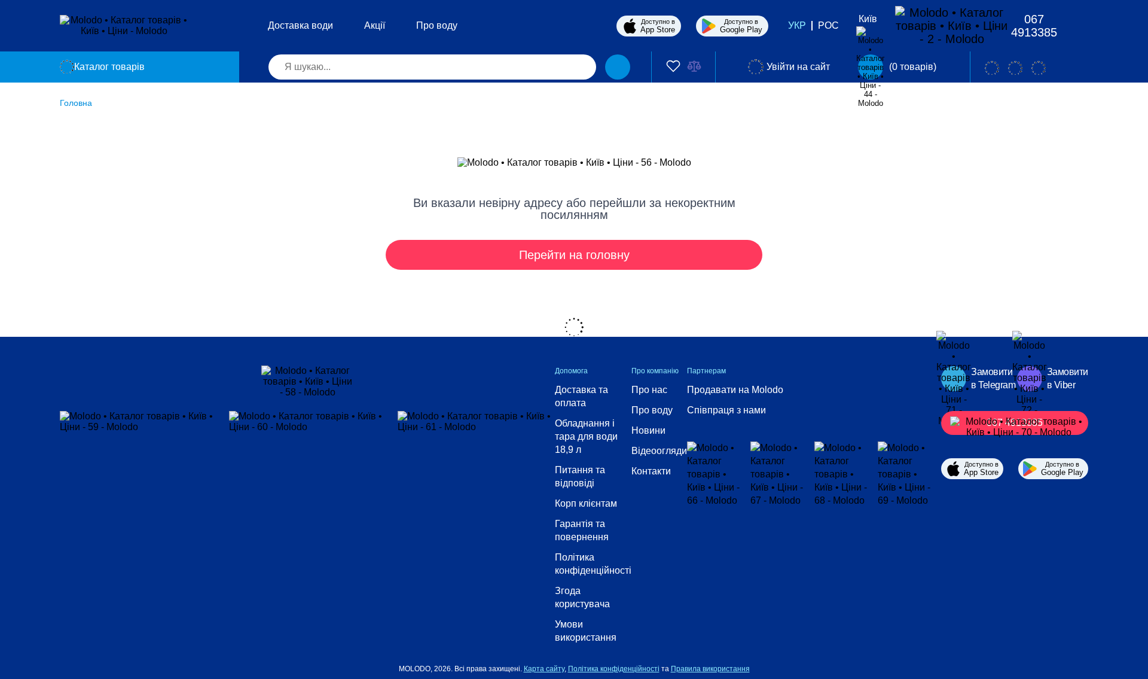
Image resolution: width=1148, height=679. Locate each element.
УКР (797, 25)
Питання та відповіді (580, 476)
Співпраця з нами (726, 410)
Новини (648, 430)
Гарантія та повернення (582, 530)
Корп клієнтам (586, 503)
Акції (374, 25)
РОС (828, 25)
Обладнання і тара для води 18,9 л (586, 436)
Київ (868, 19)
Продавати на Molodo (735, 390)
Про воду (436, 25)
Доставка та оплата (581, 396)
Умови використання (585, 631)
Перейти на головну (574, 254)
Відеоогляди (659, 451)
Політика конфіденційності (593, 564)
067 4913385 (1034, 26)
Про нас (649, 390)
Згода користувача (582, 597)
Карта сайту (544, 669)
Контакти (651, 471)
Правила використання (710, 669)
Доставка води (300, 25)
